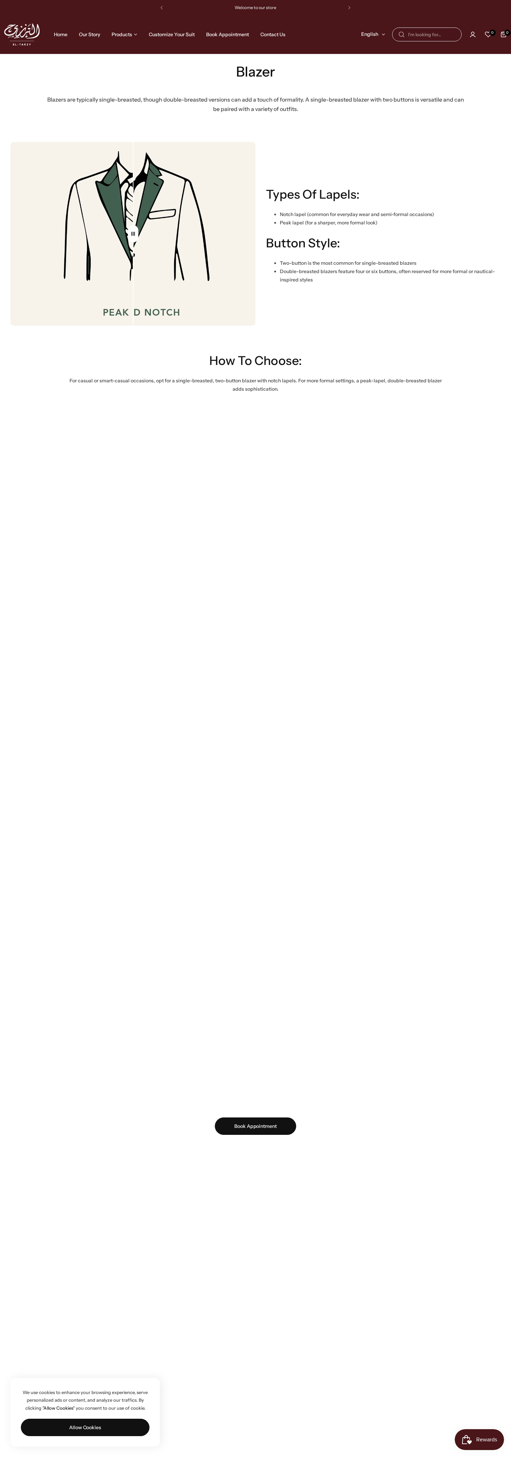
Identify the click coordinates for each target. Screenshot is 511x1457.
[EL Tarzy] (22, 34)
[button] (161, 7)
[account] (472, 34)
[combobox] (427, 34)
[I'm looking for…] (401, 34)
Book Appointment (255, 1126)
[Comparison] (133, 234)
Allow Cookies (85, 1427)
